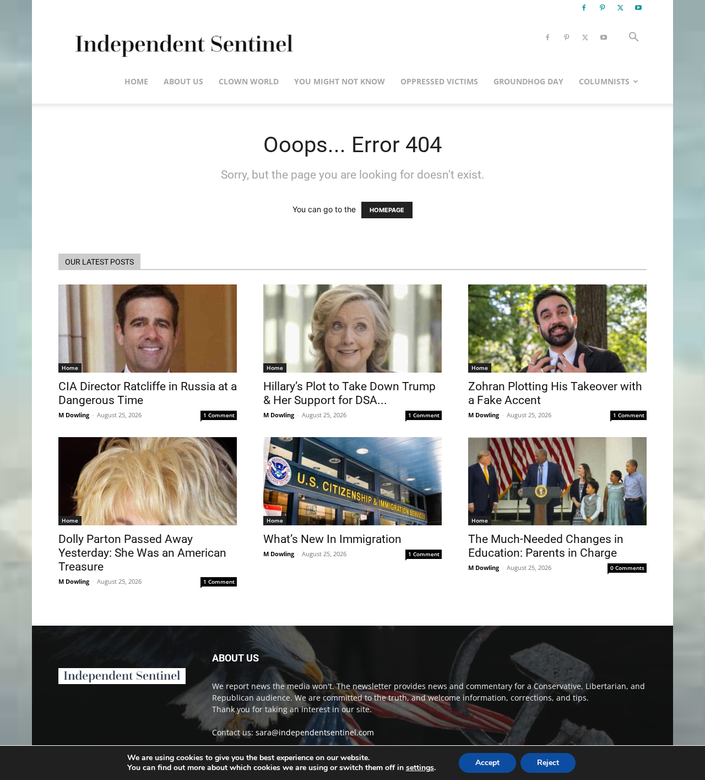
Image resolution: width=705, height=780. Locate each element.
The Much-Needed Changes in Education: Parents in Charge (545, 546)
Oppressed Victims (439, 81)
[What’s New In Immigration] (352, 481)
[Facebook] (584, 7)
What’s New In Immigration (332, 539)
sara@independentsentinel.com (315, 732)
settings (420, 768)
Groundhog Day (528, 81)
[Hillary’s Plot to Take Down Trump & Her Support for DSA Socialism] (352, 328)
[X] (620, 7)
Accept (487, 762)
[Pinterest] (602, 7)
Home (136, 81)
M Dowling (73, 415)
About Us (183, 81)
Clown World (249, 81)
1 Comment (219, 415)
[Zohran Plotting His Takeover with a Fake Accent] (557, 328)
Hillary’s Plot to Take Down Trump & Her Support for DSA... (349, 393)
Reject (548, 762)
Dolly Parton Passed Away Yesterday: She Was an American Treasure (142, 552)
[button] (633, 38)
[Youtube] (638, 7)
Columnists (604, 81)
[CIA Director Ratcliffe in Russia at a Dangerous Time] (147, 328)
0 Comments (627, 568)
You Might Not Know (339, 81)
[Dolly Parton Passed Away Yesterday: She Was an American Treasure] (147, 481)
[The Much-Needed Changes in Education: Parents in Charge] (557, 481)
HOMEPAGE (387, 210)
